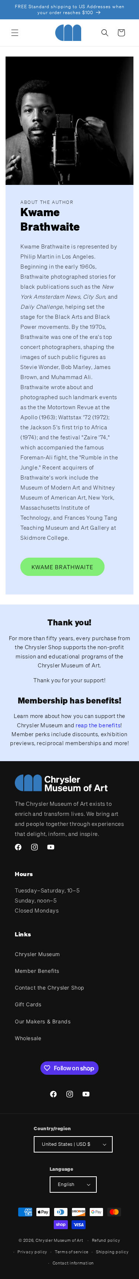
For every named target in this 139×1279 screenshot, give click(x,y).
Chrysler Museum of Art (59, 1240)
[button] (15, 33)
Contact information (73, 1263)
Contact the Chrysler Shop (50, 987)
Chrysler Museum (37, 954)
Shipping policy (112, 1251)
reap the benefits (98, 725)
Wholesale (28, 1038)
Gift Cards (28, 1004)
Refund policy (106, 1240)
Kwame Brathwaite (62, 567)
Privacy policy (32, 1251)
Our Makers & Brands (42, 1021)
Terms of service (72, 1251)
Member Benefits (37, 971)
